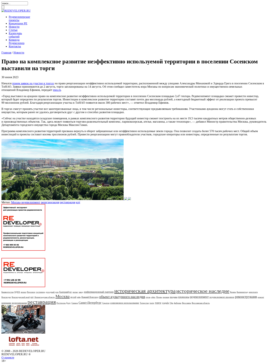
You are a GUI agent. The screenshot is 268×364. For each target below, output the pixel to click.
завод (81, 292)
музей (73, 297)
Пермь (159, 297)
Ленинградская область (44, 297)
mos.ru (57, 89)
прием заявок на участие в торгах (33, 83)
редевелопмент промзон (221, 297)
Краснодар (6, 297)
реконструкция (246, 297)
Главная (6, 52)
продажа (173, 297)
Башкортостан (7, 292)
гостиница (40, 292)
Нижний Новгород (89, 297)
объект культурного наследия (122, 297)
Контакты (15, 46)
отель (148, 297)
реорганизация (50, 202)
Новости (14, 26)
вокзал (23, 292)
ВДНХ (17, 292)
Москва (16, 202)
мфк (79, 297)
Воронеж (31, 292)
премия (166, 297)
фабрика (177, 303)
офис (153, 297)
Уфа (171, 303)
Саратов (105, 303)
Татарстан (144, 303)
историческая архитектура (145, 291)
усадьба (165, 303)
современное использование (124, 303)
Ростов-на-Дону (64, 303)
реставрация (67, 202)
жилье (75, 292)
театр (151, 303)
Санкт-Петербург (90, 302)
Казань (233, 292)
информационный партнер (99, 292)
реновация (6, 303)
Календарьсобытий (15, 35)
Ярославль (186, 303)
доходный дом (52, 292)
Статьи (13, 30)
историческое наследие (202, 291)
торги (158, 303)
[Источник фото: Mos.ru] (66, 199)
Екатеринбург (65, 292)
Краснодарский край (21, 297)
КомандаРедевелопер (16, 41)
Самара (74, 303)
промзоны (183, 297)
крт (78, 202)
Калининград (242, 292)
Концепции (18, 23)
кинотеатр (253, 292)
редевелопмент (30, 202)
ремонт (261, 297)
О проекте (7, 357)
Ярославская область (201, 303)
